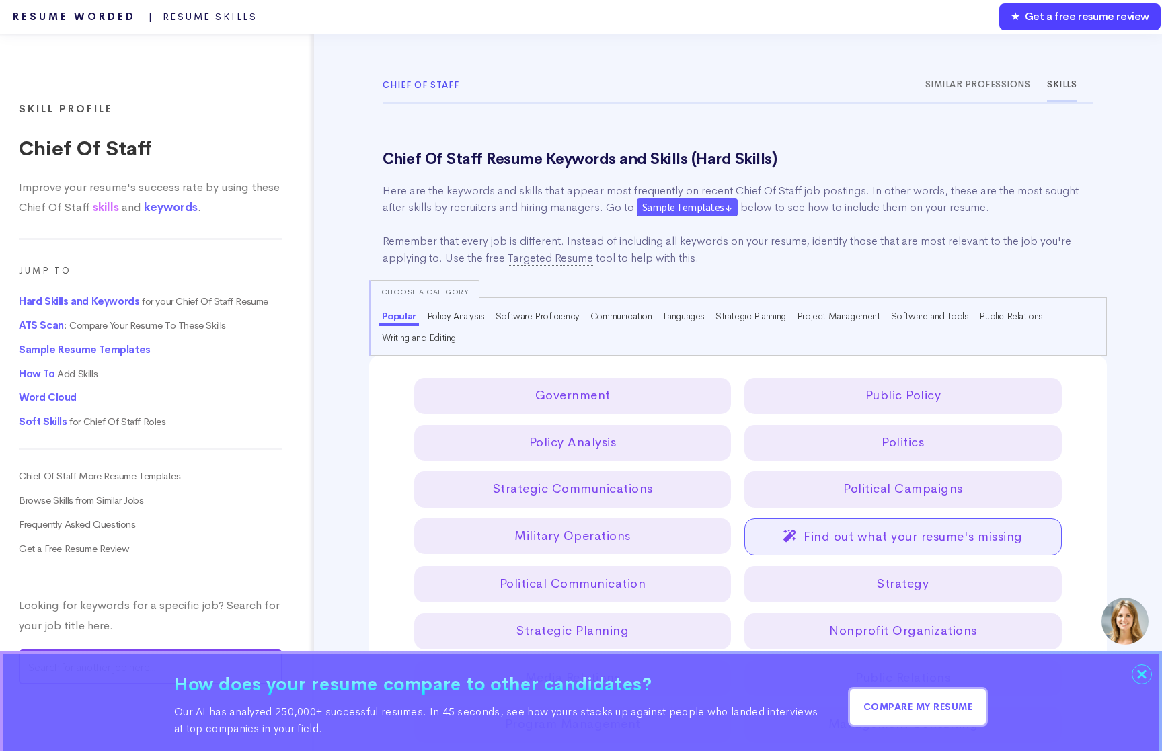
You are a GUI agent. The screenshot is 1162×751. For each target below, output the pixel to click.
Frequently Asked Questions (77, 524)
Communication (621, 316)
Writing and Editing (419, 337)
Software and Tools (930, 316)
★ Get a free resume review (1080, 16)
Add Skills (58, 374)
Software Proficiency (538, 316)
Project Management (838, 316)
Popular (399, 316)
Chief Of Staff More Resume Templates (100, 476)
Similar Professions (978, 84)
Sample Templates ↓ (687, 207)
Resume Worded (135, 17)
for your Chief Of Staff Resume (143, 301)
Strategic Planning (750, 316)
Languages (684, 316)
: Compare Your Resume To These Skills (122, 325)
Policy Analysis (456, 316)
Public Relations (1011, 316)
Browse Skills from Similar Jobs (81, 500)
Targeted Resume (550, 258)
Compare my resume (918, 707)
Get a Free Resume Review (74, 549)
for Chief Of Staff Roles (92, 422)
